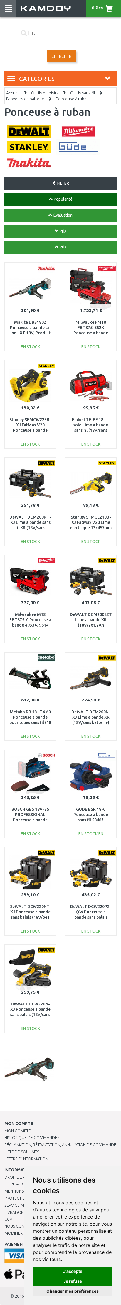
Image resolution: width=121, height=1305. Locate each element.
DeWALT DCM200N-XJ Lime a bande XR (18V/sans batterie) (90, 717)
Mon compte (17, 1131)
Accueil (12, 93)
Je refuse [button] (72, 1280)
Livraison (14, 1212)
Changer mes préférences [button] (72, 1290)
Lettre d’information (26, 1159)
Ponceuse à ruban (72, 99)
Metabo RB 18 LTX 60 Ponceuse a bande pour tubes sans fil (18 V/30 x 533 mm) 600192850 (30, 722)
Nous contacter (21, 1226)
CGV (8, 1219)
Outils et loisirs (44, 93)
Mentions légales (22, 1191)
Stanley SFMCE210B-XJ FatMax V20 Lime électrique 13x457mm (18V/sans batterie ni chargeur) (91, 528)
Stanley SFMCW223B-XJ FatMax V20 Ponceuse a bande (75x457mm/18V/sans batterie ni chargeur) (30, 430)
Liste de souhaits (21, 1151)
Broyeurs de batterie (25, 99)
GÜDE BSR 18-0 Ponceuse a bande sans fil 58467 (90, 814)
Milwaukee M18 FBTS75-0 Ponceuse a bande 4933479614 (30, 619)
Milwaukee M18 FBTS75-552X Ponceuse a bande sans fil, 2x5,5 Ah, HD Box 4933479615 (91, 333)
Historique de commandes (31, 1137)
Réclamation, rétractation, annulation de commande (60, 1144)
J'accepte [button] (72, 1271)
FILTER (62, 183)
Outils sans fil (82, 93)
